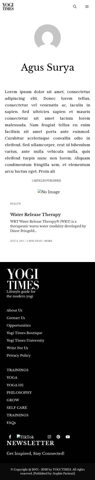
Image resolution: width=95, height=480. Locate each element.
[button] (75, 6)
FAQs (11, 423)
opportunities (19, 325)
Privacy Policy (19, 355)
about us (14, 310)
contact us (16, 318)
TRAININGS (17, 370)
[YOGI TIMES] (8, 6)
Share (48, 241)
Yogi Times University (25, 340)
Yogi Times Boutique (24, 333)
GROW (13, 400)
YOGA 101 (15, 385)
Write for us (17, 348)
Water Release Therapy (35, 214)
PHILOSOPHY (19, 392)
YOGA (12, 377)
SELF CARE (17, 407)
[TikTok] (25, 437)
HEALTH (15, 203)
